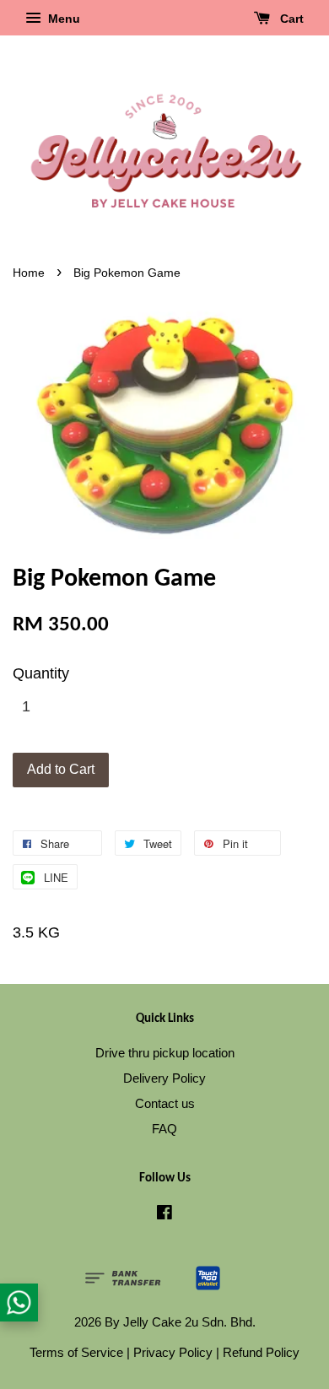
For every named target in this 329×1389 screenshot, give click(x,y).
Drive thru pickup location (165, 1053)
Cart (290, 18)
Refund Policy (261, 1352)
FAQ (164, 1128)
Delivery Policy (164, 1078)
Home (29, 273)
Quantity (41, 673)
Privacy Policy (173, 1352)
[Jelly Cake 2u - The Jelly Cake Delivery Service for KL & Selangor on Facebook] (164, 1215)
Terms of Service (76, 1352)
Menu (62, 18)
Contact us (165, 1103)
